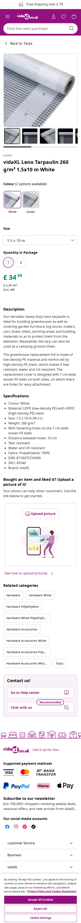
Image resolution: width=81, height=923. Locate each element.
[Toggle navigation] (7, 16)
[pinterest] (25, 827)
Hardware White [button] (40, 595)
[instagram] (16, 827)
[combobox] (40, 28)
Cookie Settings (40, 918)
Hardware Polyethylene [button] (22, 607)
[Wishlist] (63, 16)
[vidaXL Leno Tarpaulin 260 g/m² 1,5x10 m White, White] (40, 90)
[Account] (53, 16)
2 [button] (21, 262)
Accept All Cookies (40, 900)
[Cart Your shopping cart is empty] (74, 16)
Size (6, 228)
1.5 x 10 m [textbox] (16, 240)
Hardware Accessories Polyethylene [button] (28, 652)
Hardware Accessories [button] (21, 629)
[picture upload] (41, 542)
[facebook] (7, 827)
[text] (12, 278)
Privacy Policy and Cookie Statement (51, 891)
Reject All (40, 909)
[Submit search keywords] (71, 28)
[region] (40, 898)
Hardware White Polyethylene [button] (27, 618)
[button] (12, 205)
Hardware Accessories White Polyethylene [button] (28, 663)
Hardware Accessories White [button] (26, 641)
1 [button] (8, 262)
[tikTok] (33, 827)
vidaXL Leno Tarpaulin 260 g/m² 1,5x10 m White (36, 165)
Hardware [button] (13, 595)
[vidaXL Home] (27, 16)
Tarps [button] (60, 663)
